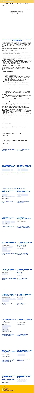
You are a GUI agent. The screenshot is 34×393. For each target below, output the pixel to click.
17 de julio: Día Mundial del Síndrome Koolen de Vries (8, 165)
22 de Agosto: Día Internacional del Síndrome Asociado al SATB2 (8, 351)
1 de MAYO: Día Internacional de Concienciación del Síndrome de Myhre (24, 244)
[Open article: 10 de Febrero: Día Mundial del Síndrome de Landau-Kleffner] (24, 366)
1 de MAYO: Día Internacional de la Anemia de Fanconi (9, 270)
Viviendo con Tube (6, 39)
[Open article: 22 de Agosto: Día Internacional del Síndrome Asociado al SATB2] (9, 341)
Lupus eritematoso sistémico (6, 250)
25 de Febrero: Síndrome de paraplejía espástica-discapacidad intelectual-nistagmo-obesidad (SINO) (8, 377)
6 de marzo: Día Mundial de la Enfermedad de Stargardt (24, 350)
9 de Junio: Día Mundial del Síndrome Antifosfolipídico (24, 165)
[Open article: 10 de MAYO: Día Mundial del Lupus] (9, 233)
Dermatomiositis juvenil (21, 324)
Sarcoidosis (19, 275)
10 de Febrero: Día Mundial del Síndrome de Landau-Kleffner (24, 376)
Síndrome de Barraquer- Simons (6, 331)
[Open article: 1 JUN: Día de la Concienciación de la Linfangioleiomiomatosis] (24, 179)
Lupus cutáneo (11, 247)
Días (3, 198)
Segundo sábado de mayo (5, 223)
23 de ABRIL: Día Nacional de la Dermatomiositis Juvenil (24, 320)
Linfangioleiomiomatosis (24, 194)
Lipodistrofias (4, 324)
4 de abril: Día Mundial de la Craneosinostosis (24, 295)
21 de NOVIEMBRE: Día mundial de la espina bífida (14, 127)
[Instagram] (30, 1)
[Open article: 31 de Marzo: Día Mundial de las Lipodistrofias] (9, 310)
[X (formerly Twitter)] (29, 9)
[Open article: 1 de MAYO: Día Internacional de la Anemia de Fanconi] (9, 260)
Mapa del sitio (5, 389)
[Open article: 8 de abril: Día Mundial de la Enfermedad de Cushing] (9, 285)
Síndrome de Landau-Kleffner (22, 381)
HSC (13, 196)
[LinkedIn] (31, 9)
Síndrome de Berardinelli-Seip (6, 326)
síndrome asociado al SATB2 (6, 356)
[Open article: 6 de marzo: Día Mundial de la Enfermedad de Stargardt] (24, 341)
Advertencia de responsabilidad (8, 390)
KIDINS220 (7, 382)
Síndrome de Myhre (20, 248)
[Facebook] (27, 1)
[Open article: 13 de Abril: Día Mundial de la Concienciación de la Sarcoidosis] (24, 260)
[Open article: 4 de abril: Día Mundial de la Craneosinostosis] (24, 285)
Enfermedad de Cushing (5, 300)
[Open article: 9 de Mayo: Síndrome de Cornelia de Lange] (9, 208)
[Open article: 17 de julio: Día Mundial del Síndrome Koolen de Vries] (9, 156)
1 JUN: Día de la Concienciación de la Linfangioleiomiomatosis (23, 190)
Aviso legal (4, 387)
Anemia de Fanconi (4, 274)
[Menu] (32, 1)
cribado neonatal (4, 194)
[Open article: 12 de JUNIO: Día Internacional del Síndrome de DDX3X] (24, 208)
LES (6, 247)
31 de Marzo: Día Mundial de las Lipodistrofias (9, 320)
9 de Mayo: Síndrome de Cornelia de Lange (8, 217)
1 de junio (6, 198)
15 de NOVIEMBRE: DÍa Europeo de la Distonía (13, 133)
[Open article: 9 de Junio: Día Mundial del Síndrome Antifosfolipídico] (24, 156)
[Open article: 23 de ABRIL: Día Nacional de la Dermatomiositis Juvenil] (24, 310)
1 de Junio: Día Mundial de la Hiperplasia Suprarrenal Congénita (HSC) (9, 190)
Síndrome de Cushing (8, 299)
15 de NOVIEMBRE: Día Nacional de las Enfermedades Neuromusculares (15, 141)
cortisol (14, 299)
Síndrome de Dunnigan (5, 329)
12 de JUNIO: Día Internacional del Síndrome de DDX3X (24, 218)
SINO (3, 382)
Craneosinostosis (20, 299)
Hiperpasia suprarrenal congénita (6, 196)
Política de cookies (6, 388)
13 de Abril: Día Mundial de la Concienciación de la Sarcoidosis (24, 271)
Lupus (3, 247)
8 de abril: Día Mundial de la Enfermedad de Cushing (9, 295)
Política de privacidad (6, 386)
